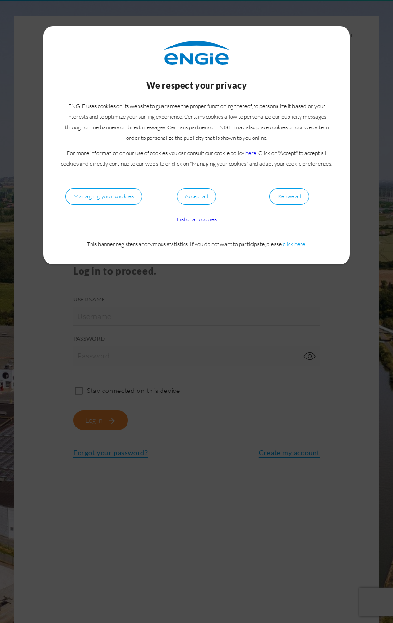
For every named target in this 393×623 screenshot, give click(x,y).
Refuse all (289, 196)
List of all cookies (197, 219)
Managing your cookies (103, 196)
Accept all (196, 196)
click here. (294, 244)
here (250, 153)
